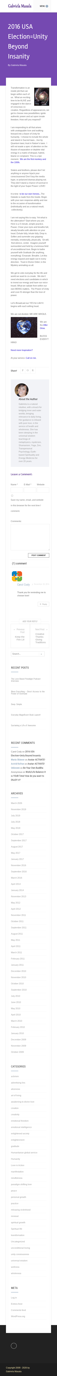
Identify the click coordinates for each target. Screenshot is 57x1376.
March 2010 (16, 1021)
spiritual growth (18, 1222)
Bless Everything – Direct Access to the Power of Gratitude (28, 692)
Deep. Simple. (16, 704)
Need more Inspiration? (22, 350)
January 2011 (17, 965)
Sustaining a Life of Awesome (23, 725)
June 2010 (16, 1002)
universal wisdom (19, 1261)
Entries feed (16, 1304)
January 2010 (17, 1033)
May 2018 (15, 828)
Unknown (15, 767)
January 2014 (17, 890)
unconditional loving (20, 1248)
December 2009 (18, 1039)
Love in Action (17, 1165)
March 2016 (16, 878)
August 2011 (17, 934)
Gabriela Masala (19, 65)
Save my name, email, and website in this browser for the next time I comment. (27, 505)
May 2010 (15, 1008)
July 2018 (15, 822)
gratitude (15, 1146)
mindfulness (16, 1178)
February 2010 (18, 1027)
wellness (15, 1267)
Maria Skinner (18, 759)
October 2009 (17, 1052)
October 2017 (17, 834)
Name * (14, 484)
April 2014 (16, 884)
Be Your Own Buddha (33, 767)
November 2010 (18, 977)
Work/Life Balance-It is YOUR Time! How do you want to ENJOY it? (28, 776)
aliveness (15, 1089)
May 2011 (15, 940)
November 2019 (18, 809)
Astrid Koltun (17, 763)
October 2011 (17, 921)
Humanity (15, 1159)
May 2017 (15, 853)
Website (41, 484)
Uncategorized (18, 1241)
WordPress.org (18, 1316)
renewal (15, 1216)
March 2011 (16, 952)
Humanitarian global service (24, 1152)
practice (14, 1203)
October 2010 (17, 983)
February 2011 (18, 959)
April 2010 (16, 1015)
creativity (15, 1114)
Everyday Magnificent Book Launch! (26, 715)
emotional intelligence (21, 1127)
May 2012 (15, 903)
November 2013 (18, 896)
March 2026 (16, 803)
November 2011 (18, 915)
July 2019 (15, 815)
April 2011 (16, 946)
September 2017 (19, 840)
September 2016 (19, 871)
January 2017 (17, 859)
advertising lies (18, 1083)
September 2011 (19, 927)
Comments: (16, 521)
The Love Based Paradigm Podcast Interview (26, 680)
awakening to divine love (22, 1102)
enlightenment (17, 1140)
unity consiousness (20, 1254)
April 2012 (16, 909)
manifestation (17, 1172)
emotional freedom (19, 1121)
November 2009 (18, 1046)
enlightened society (20, 1133)
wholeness (16, 1273)
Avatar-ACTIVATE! (36, 759)
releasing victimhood (20, 1210)
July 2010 (15, 996)
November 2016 (18, 865)
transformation (17, 1235)
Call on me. (31, 358)
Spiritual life (16, 1229)
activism (15, 1076)
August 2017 (17, 847)
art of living (16, 1095)
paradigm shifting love (21, 1184)
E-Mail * (27, 484)
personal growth (18, 1197)
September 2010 (19, 990)
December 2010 (18, 971)
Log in (14, 1298)
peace (14, 1191)
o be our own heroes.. (30, 194)
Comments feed (18, 1310)
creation (15, 1108)
